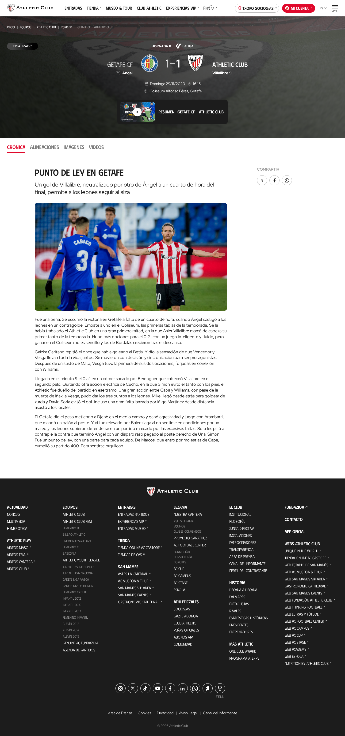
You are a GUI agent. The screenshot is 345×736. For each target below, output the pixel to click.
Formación (182, 552)
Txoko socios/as (258, 8)
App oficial (295, 531)
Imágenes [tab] (74, 147)
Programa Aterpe (244, 658)
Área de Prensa (242, 556)
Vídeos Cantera (20, 561)
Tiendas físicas (130, 554)
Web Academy (296, 649)
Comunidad (183, 644)
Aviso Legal (188, 712)
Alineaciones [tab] (44, 147)
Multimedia (16, 521)
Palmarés (237, 596)
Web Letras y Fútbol (302, 614)
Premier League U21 (77, 541)
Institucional (240, 514)
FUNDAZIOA (294, 507)
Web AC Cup (294, 635)
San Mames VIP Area (134, 588)
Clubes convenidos (188, 531)
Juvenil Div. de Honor (78, 567)
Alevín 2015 (71, 636)
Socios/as (182, 609)
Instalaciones (240, 535)
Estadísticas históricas (248, 618)
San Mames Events (133, 595)
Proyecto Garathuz (190, 538)
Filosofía (237, 521)
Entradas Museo (132, 528)
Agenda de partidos (79, 650)
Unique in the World (301, 551)
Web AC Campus (297, 628)
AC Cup (179, 568)
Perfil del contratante (248, 570)
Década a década (243, 589)
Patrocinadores (242, 542)
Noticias (13, 514)
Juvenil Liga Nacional (78, 573)
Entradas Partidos (134, 514)
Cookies (144, 712)
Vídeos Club (17, 568)
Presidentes (239, 625)
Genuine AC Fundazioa (80, 643)
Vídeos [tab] (96, 147)
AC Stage (181, 582)
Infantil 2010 (72, 605)
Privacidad (165, 712)
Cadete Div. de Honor (78, 586)
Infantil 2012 (72, 598)
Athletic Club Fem (77, 521)
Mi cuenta (300, 8)
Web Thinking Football (303, 607)
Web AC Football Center (304, 621)
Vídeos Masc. (17, 547)
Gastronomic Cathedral (138, 602)
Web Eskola (294, 656)
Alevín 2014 (71, 630)
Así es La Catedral (133, 574)
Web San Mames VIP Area (305, 579)
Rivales (235, 611)
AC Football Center (190, 545)
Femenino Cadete (75, 592)
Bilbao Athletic (74, 534)
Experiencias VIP (131, 521)
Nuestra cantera (188, 514)
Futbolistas (239, 604)
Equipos (25, 27)
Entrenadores (241, 632)
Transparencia (241, 549)
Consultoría (183, 557)
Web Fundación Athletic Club (308, 600)
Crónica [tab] (16, 147)
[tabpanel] (172, 306)
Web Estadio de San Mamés (306, 565)
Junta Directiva (241, 528)
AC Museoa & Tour (133, 581)
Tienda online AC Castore (139, 547)
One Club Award (242, 651)
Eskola (179, 589)
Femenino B (71, 528)
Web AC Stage (295, 642)
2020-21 (66, 27)
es (321, 8)
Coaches (180, 562)
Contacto (294, 519)
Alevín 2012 (71, 624)
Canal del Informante (247, 563)
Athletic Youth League (81, 560)
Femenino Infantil (75, 617)
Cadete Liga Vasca (76, 579)
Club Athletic (185, 623)
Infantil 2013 (72, 611)
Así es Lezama (184, 521)
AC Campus (182, 575)
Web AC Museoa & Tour (303, 572)
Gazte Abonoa (186, 616)
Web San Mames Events (303, 593)
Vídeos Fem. (16, 554)
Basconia (69, 553)
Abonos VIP (183, 637)
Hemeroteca (17, 528)
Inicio (11, 27)
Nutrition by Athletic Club (307, 663)
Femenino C (71, 547)
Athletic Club (46, 27)
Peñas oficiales (186, 630)
